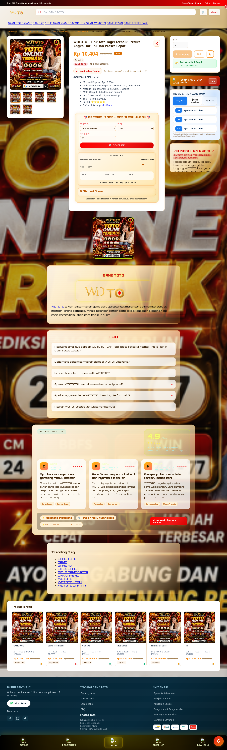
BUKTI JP (158, 745)
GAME (28, 23)
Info (213, 81)
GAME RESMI (115, 23)
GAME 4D (38, 23)
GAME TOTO (16, 23)
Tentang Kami (88, 693)
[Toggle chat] (219, 741)
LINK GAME (86, 23)
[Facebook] (10, 718)
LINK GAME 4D (68, 575)
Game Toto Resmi (30, 31)
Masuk (216, 3)
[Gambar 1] (15, 97)
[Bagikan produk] (157, 43)
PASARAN (84, 124)
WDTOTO (100, 23)
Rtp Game (210, 101)
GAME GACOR (70, 23)
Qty (175, 40)
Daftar (208, 3)
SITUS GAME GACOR (73, 572)
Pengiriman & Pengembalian (169, 709)
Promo (198, 3)
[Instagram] (17, 718)
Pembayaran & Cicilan (165, 714)
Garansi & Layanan (164, 719)
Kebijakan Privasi (162, 698)
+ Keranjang (182, 54)
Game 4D (46, 31)
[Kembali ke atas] (219, 733)
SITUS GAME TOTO (61, 31)
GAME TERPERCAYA (136, 23)
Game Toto (187, 3)
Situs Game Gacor (81, 31)
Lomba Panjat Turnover (195, 101)
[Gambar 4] (51, 97)
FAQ (83, 709)
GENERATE (117, 145)
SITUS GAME (53, 23)
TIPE (120, 124)
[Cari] (40, 12)
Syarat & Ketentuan (164, 693)
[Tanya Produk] (210, 54)
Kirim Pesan (21, 703)
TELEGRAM (69, 745)
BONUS (23, 745)
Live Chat (203, 745)
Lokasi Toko (87, 703)
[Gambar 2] (27, 97)
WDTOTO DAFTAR (72, 585)
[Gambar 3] (39, 97)
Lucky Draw (180, 101)
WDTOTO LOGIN (70, 582)
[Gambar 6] (27, 109)
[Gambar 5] (15, 109)
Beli (199, 54)
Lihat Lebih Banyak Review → (164, 521)
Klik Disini (107, 105)
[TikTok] (25, 718)
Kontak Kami (87, 698)
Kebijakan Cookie (163, 703)
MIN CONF (84, 134)
